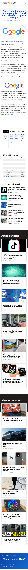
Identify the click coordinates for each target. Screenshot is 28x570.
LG (16, 140)
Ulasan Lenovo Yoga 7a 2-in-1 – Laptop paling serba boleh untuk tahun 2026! (12, 420)
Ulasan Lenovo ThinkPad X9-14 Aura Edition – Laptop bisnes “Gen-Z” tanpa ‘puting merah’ (14, 516)
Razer (16, 147)
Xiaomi (11, 136)
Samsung (17, 134)
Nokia (17, 142)
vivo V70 (8, 174)
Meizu (11, 147)
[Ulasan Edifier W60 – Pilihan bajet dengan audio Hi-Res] (14, 483)
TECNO (16, 138)
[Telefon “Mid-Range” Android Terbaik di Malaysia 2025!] (14, 530)
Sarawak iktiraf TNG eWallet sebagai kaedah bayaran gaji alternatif (16, 204)
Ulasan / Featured (13, 7)
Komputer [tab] (12, 131)
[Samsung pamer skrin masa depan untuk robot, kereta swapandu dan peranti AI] (4, 220)
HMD (11, 142)
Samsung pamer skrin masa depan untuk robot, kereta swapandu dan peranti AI (16, 220)
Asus (22, 140)
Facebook (8, 110)
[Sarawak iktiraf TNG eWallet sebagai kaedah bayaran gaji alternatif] (4, 205)
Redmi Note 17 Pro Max (11, 160)
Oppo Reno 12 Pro (10, 170)
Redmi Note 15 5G (10, 166)
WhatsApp (10, 41)
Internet (15, 22)
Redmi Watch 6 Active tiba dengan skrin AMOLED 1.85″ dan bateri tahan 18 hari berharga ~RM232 (13, 382)
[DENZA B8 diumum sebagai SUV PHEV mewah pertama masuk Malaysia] (14, 434)
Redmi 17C (8, 162)
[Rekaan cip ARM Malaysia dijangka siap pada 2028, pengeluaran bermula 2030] (4, 197)
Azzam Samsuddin (6, 542)
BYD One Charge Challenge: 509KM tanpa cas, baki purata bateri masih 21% (16, 212)
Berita (3, 7)
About (2, 555)
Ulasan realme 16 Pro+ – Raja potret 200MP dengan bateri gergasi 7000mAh (13, 469)
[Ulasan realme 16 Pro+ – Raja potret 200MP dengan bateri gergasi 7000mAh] (14, 458)
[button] (25, 3)
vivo (6, 138)
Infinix (11, 138)
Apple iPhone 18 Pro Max (12, 164)
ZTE (22, 147)
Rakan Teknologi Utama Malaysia (14, 112)
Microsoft (22, 145)
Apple (11, 134)
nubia (22, 142)
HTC (17, 145)
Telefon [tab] (6, 131)
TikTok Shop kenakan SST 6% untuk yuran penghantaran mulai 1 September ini (17, 189)
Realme (22, 136)
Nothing (5, 147)
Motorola (6, 145)
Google (7, 118)
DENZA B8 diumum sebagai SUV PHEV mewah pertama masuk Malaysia (12, 444)
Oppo (5, 136)
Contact (7, 555)
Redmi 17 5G (9, 168)
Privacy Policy (13, 555)
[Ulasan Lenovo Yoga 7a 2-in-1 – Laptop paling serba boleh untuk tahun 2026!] (14, 410)
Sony (22, 138)
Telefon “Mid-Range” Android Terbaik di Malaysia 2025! (12, 539)
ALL (6, 134)
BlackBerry (11, 145)
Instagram (21, 41)
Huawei (22, 134)
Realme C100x (9, 157)
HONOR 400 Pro (9, 172)
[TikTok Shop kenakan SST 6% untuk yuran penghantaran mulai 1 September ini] (4, 190)
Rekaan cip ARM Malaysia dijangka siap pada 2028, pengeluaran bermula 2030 (15, 197)
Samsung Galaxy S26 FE (11, 176)
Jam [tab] (23, 131)
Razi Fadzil (9, 20)
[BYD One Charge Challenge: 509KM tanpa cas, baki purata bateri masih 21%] (4, 213)
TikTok (15, 41)
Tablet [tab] (18, 131)
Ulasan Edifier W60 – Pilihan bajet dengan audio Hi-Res (13, 492)
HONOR (17, 136)
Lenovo (5, 142)
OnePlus (6, 140)
